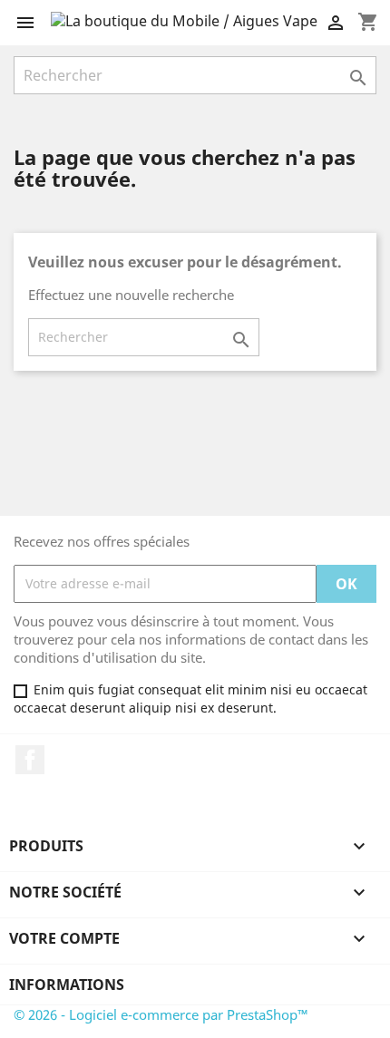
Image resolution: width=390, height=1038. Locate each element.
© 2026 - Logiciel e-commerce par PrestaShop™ (161, 1014)
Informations (66, 984)
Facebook (29, 759)
